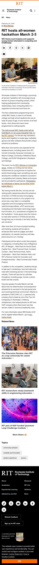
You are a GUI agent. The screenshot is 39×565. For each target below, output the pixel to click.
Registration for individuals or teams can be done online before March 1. (19, 183)
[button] (3, 11)
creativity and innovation (11, 453)
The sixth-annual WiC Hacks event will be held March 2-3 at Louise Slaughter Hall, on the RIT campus (18, 133)
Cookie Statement (15, 554)
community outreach (10, 448)
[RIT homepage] (18, 473)
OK (19, 561)
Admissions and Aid (9, 494)
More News (18, 435)
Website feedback (11, 517)
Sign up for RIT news (12, 523)
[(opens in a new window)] (4, 503)
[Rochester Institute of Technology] (19, 3)
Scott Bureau (9, 26)
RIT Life (27, 485)
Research (27, 481)
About (4, 481)
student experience (10, 458)
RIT (3, 17)
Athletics (27, 489)
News (8, 17)
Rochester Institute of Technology (14, 10)
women (23, 458)
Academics (6, 485)
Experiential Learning (9, 489)
